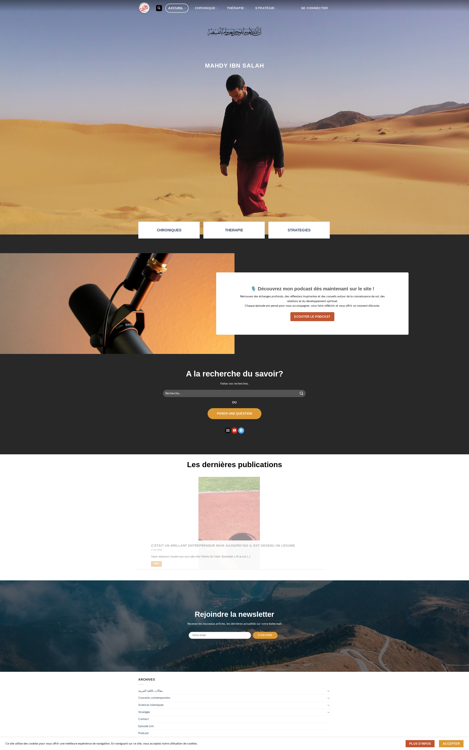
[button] (314, 8)
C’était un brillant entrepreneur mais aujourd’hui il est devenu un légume (142, 545)
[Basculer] (328, 691)
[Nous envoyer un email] (228, 430)
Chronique (205, 8)
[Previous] (144, 526)
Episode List (146, 726)
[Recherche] (159, 8)
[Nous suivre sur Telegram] (241, 430)
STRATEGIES (299, 230)
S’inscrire (265, 635)
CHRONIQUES (169, 230)
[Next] (325, 526)
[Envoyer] (301, 393)
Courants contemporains (154, 697)
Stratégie (264, 8)
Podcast (143, 733)
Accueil (175, 8)
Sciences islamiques (151, 704)
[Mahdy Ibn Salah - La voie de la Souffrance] (144, 8)
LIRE (260, 564)
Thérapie (235, 8)
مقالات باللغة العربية (150, 690)
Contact (143, 719)
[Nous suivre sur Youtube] (235, 430)
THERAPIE (234, 230)
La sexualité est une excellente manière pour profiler (308, 545)
